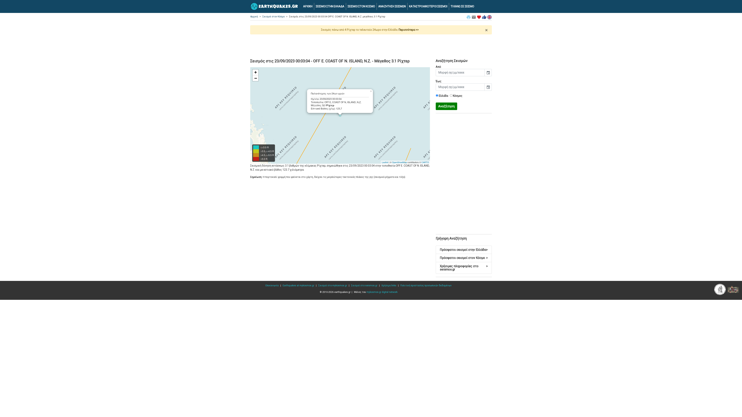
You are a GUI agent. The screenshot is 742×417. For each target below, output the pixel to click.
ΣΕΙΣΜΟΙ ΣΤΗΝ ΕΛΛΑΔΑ (330, 6)
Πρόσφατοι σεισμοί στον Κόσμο (464, 258)
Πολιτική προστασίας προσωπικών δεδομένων (426, 285)
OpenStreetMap (399, 162)
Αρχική (254, 16)
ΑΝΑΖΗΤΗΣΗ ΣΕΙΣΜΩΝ (392, 6)
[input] (460, 72)
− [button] (255, 78)
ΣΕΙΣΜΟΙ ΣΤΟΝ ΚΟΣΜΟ (361, 6)
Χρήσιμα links (388, 285)
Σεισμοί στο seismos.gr (364, 285)
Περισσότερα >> (409, 29)
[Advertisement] (371, 45)
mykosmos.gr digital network (382, 292)
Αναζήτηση (446, 106)
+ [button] (255, 72)
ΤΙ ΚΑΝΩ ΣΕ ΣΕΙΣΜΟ (462, 6)
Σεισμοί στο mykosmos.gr (332, 285)
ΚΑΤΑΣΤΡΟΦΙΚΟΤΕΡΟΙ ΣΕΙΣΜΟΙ (428, 6)
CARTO (425, 162)
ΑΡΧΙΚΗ (307, 6)
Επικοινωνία (272, 285)
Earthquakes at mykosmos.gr (298, 285)
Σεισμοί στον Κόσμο (273, 16)
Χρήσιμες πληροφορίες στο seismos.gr (464, 267)
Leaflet (385, 162)
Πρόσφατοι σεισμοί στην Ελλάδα (464, 250)
